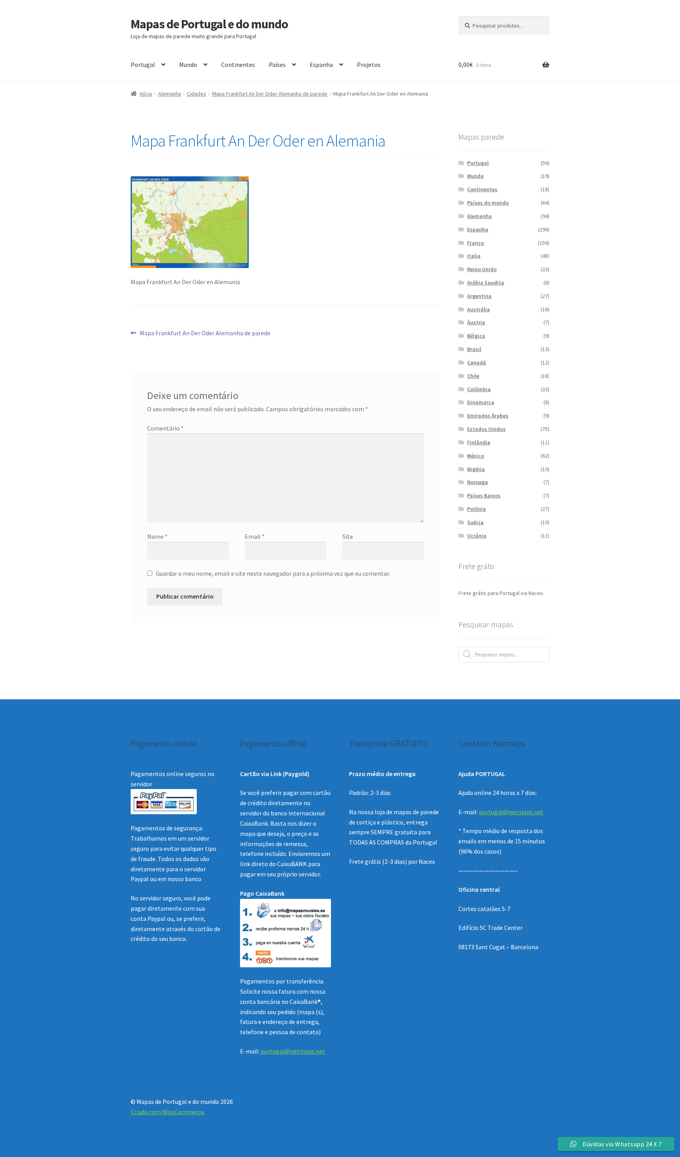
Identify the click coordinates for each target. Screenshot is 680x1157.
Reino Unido (482, 269)
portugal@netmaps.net (293, 1051)
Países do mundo (488, 202)
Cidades (196, 93)
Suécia (475, 522)
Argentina (479, 295)
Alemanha (169, 93)
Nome (157, 536)
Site (347, 536)
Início (146, 93)
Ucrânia (476, 535)
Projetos (369, 64)
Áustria (476, 322)
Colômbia (479, 389)
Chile (473, 375)
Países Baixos (484, 495)
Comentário (165, 428)
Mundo (188, 64)
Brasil (474, 349)
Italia (473, 255)
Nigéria (476, 469)
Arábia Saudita (485, 282)
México (475, 455)
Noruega (477, 482)
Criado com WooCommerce (167, 1112)
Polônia (476, 508)
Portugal (143, 64)
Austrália (478, 309)
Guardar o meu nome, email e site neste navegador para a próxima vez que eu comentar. (273, 573)
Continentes (238, 64)
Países (277, 64)
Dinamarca (480, 402)
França (475, 242)
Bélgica (476, 335)
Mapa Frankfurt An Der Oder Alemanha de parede (269, 93)
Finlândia (478, 442)
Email (254, 536)
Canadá (476, 362)
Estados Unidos (486, 428)
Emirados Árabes (487, 415)
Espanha (321, 64)
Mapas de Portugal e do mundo (209, 24)
